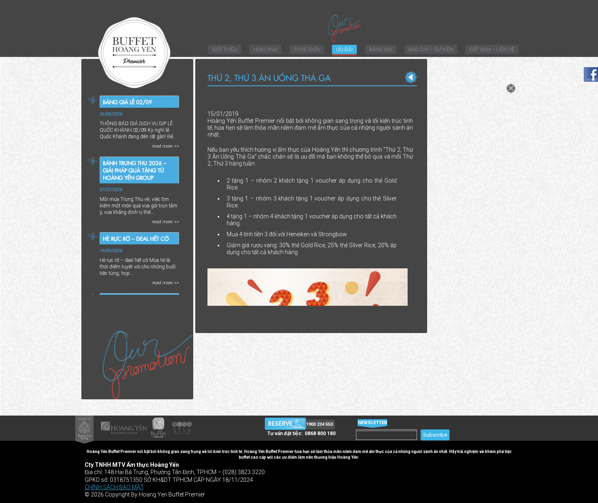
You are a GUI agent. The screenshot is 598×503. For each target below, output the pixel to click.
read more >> (165, 146)
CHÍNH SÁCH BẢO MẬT (114, 487)
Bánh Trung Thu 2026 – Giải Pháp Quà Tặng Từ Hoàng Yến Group (134, 170)
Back (411, 77)
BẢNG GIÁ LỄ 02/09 (127, 101)
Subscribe (435, 435)
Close (510, 88)
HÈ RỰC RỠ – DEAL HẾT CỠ (136, 238)
